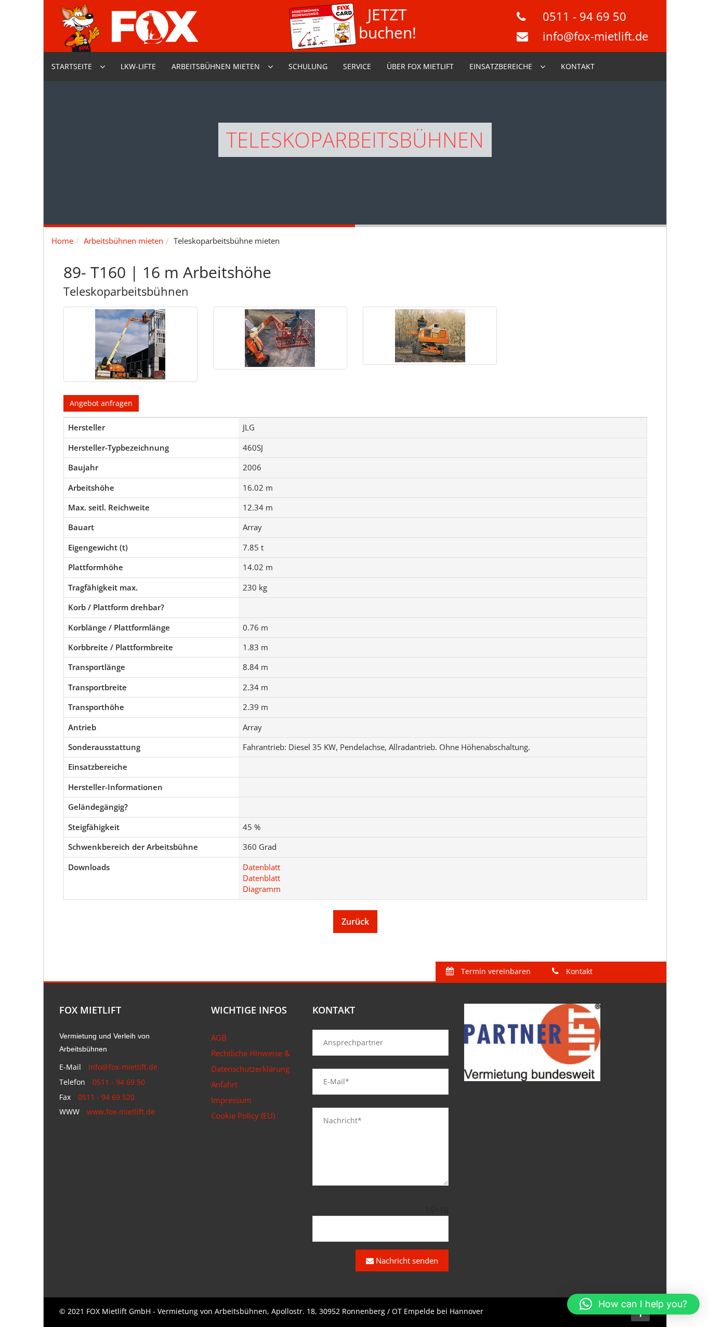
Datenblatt (261, 867)
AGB (219, 1037)
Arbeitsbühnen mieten (216, 66)
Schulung (307, 66)
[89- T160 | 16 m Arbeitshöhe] (130, 344)
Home (62, 240)
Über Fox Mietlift (420, 66)
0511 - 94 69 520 (106, 1097)
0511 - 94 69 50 (584, 16)
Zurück (355, 921)
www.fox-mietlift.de (121, 1111)
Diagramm (262, 889)
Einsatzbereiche (500, 66)
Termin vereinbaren (495, 971)
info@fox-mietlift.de (595, 36)
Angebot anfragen (101, 403)
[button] (633, 1304)
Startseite (71, 66)
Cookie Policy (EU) (243, 1115)
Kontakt (578, 66)
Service (357, 66)
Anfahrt (224, 1084)
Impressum (231, 1100)
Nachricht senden (406, 1260)
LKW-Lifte (138, 66)
